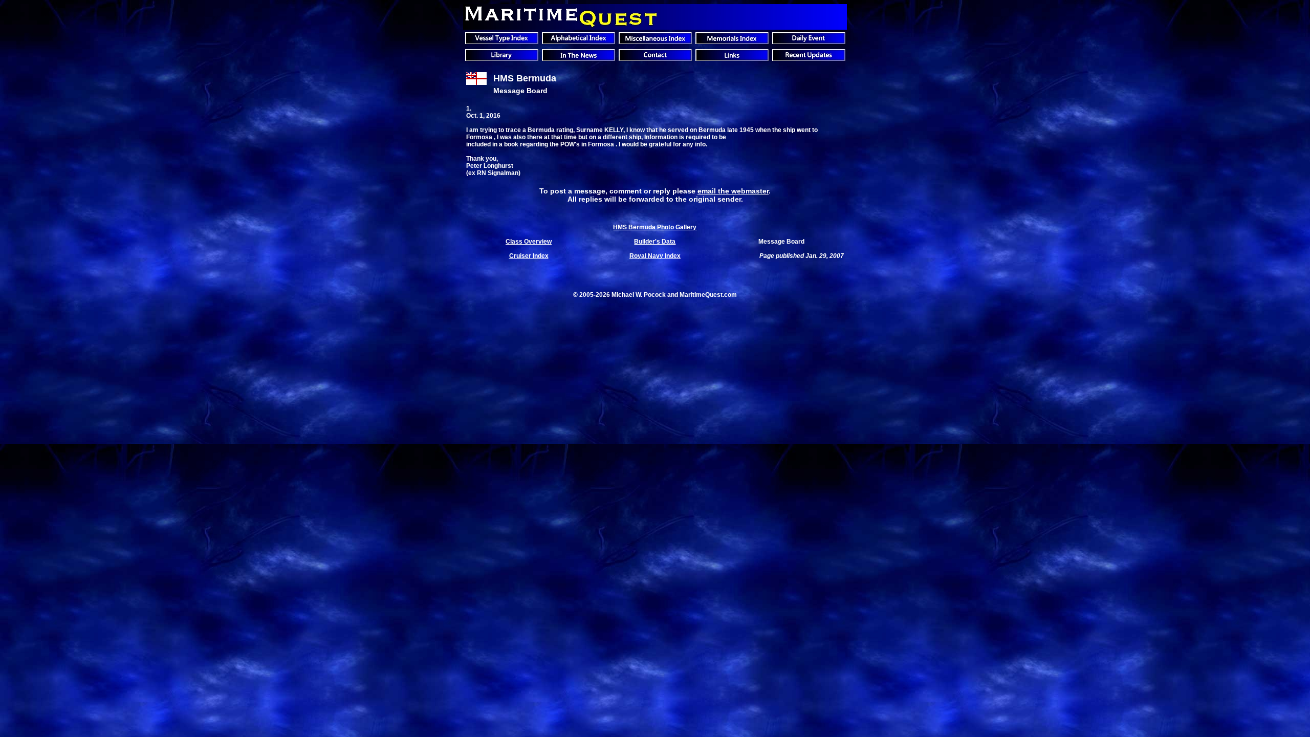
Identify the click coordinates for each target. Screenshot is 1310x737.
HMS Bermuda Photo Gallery (654, 227)
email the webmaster (733, 191)
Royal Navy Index (655, 255)
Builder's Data (654, 241)
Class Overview (529, 241)
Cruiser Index (529, 255)
